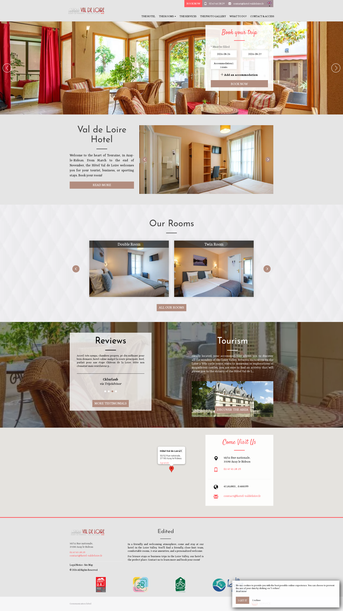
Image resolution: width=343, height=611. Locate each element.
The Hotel (148, 16)
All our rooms (171, 307)
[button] (269, 3)
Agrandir (164, 462)
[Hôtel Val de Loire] (84, 10)
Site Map (88, 564)
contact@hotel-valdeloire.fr (248, 3)
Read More (102, 184)
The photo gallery (213, 16)
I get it (242, 600)
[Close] (181, 451)
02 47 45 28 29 (217, 3)
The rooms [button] (166, 16)
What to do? (238, 16)
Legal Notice (76, 564)
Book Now (193, 3)
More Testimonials (111, 403)
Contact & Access (262, 16)
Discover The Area (232, 409)
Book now (239, 83)
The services (188, 16)
